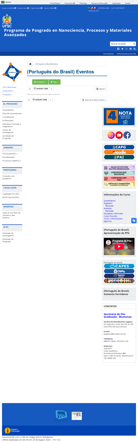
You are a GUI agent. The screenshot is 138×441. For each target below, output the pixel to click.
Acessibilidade (104, 8)
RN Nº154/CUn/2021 (11, 197)
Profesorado (8, 120)
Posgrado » (7, 94)
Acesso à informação (99, 3)
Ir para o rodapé (50, 8)
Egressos (108, 221)
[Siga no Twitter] (122, 49)
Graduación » (8, 91)
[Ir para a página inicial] (29, 64)
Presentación (8, 110)
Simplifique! (55, 3)
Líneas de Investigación (8, 131)
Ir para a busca (36, 8)
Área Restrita (108, 54)
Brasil (8, 2)
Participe (83, 3)
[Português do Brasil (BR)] (88, 8)
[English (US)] (92, 8)
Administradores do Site (126, 54)
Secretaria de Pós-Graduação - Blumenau (118, 315)
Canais (127, 3)
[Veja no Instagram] (131, 49)
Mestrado (109, 206)
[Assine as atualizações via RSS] (135, 49)
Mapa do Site (94, 11)
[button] (94, 100)
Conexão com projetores (9, 177)
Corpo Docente (110, 216)
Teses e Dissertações (113, 218)
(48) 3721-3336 (109, 341)
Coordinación (8, 117)
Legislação (116, 3)
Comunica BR (70, 3)
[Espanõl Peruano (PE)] (95, 8)
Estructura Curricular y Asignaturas (12, 125)
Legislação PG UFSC (11, 194)
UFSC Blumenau (9, 87)
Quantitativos (109, 200)
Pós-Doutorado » (10, 153)
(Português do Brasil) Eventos (47, 64)
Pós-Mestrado (8, 157)
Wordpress (48, 437)
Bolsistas (108, 208)
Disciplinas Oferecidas (113, 213)
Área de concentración (12, 113)
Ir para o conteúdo (9, 8)
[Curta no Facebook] (118, 49)
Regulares (108, 203)
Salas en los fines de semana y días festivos (11, 215)
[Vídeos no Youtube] (126, 49)
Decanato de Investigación (8, 234)
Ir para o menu (23, 8)
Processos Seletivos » (12, 160)
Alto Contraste (117, 8)
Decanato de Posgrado (8, 240)
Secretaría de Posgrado (8, 137)
